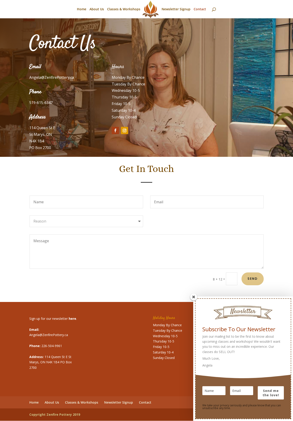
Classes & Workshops (123, 9)
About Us (97, 9)
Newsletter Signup (176, 9)
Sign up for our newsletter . (53, 318)
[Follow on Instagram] (124, 130)
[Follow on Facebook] (115, 130)
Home (81, 9)
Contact (200, 9)
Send (252, 278)
